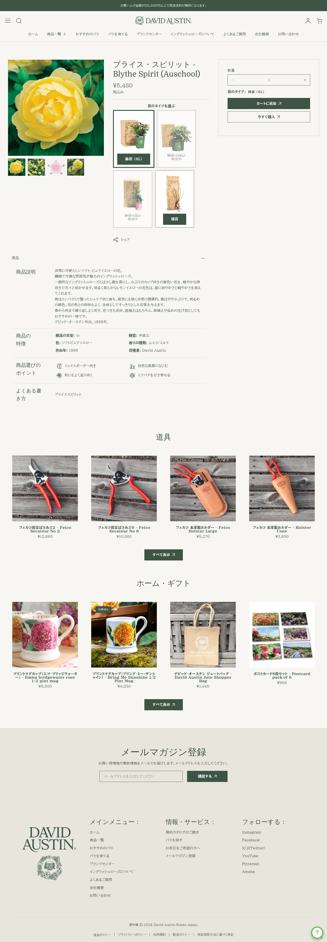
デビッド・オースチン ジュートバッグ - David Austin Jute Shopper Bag (203, 677)
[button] (56, 34)
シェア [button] (125, 239)
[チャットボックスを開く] (317, 932)
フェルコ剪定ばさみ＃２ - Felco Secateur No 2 (45, 529)
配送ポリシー (181, 934)
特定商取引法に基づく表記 (216, 934)
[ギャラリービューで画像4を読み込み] (75, 167)
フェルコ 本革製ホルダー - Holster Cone (282, 529)
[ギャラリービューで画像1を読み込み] (16, 167)
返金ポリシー (102, 934)
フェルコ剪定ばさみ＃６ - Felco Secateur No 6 (124, 529)
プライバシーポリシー (132, 934)
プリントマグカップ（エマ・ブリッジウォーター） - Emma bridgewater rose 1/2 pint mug (45, 677)
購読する (205, 776)
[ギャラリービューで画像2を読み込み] (36, 167)
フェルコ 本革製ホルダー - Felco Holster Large (203, 529)
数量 (231, 70)
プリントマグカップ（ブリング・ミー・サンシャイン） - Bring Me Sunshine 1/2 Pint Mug (124, 677)
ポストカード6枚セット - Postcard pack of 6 (282, 675)
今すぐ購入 (266, 117)
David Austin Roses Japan (175, 924)
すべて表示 (161, 554)
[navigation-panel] (7, 20)
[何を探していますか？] (19, 20)
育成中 (176, 161)
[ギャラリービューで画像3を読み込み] (56, 167)
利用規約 (159, 934)
